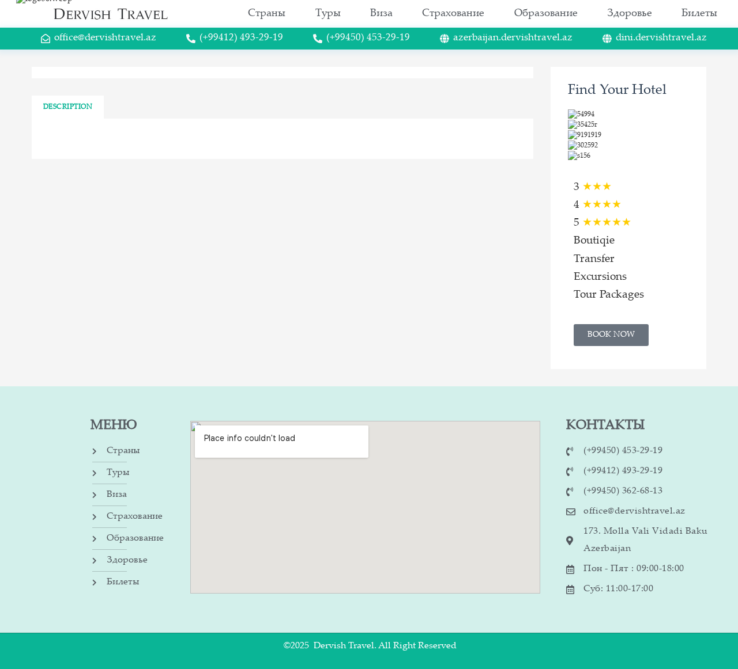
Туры (328, 14)
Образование (546, 14)
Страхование (453, 14)
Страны (266, 14)
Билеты (699, 14)
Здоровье (629, 14)
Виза (381, 14)
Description (67, 107)
